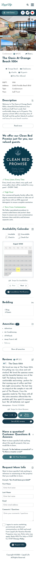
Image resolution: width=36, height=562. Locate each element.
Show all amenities (18, 349)
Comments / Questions (10, 509)
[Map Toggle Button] (23, 13)
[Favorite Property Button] (32, 19)
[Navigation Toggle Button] (32, 5)
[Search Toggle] (28, 5)
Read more (18, 126)
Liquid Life (26, 555)
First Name (6, 484)
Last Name (6, 492)
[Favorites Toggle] (32, 13)
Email (4, 501)
